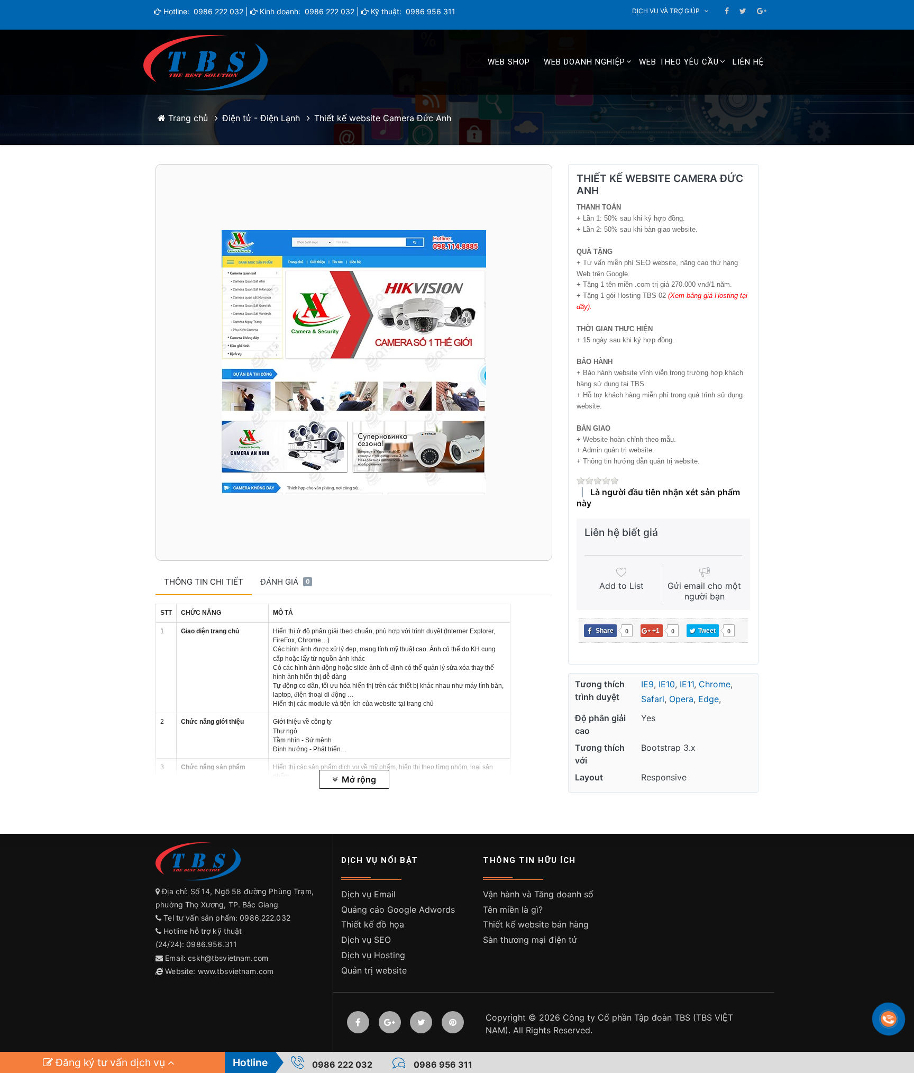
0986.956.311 (212, 944)
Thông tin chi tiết (203, 582)
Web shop (509, 62)
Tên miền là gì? (513, 909)
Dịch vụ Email (368, 894)
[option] (354, 362)
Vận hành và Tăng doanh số (538, 894)
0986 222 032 (217, 11)
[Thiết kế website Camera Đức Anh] (354, 362)
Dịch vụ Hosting (373, 955)
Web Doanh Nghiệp (584, 62)
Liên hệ (748, 62)
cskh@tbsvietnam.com (228, 957)
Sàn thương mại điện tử (530, 939)
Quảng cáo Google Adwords (398, 909)
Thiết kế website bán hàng (536, 924)
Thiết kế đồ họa (372, 924)
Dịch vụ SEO (366, 939)
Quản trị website (374, 970)
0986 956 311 (429, 11)
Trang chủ (187, 118)
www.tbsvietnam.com (236, 971)
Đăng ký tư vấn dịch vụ (110, 1062)
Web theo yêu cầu (679, 62)
